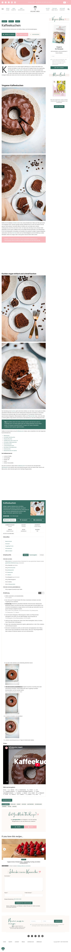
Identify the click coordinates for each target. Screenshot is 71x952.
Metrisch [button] (26, 555)
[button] (3, 516)
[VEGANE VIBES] (35, 9)
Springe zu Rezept (9, 34)
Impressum (39, 941)
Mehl (9, 561)
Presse (23, 941)
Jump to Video (23, 34)
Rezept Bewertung (9, 899)
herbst (19, 804)
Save (31, 827)
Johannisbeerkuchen (9, 445)
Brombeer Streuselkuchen (10, 447)
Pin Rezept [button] (24, 520)
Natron (9, 574)
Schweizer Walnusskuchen (10, 442)
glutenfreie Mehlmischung (11, 563)
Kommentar (38, 520)
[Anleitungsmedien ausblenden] (42, 593)
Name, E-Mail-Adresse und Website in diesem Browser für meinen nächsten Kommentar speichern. (23, 906)
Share (18, 827)
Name (6, 892)
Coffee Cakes (19, 70)
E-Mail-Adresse (28, 892)
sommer (4, 806)
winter (14, 806)
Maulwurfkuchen (8, 439)
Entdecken (21, 9)
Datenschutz (31, 941)
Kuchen (10, 71)
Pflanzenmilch (31, 416)
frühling (13, 804)
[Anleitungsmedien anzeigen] (39, 593)
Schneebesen (8, 548)
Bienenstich (6, 435)
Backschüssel (8, 541)
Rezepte (14, 9)
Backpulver (10, 572)
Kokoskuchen (7, 449)
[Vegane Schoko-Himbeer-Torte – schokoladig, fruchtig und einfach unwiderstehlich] (23, 849)
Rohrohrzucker (11, 567)
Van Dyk (14, 233)
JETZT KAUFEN (59, 106)
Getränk (15, 223)
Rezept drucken (10, 520)
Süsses (17, 21)
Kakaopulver (11, 570)
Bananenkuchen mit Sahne (10, 450)
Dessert (4, 21)
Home (7, 9)
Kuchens (13, 411)
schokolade (38, 804)
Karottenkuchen (8, 444)
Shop (48, 9)
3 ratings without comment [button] (23, 866)
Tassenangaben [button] (33, 555)
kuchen (24, 804)
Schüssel (7, 543)
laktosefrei (30, 804)
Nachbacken (5, 467)
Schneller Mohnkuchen (9, 437)
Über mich (55, 9)
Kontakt (62, 9)
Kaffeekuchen (20, 431)
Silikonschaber (8, 550)
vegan (9, 806)
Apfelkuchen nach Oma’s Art (11, 440)
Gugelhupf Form (9, 546)
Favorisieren (35, 34)
